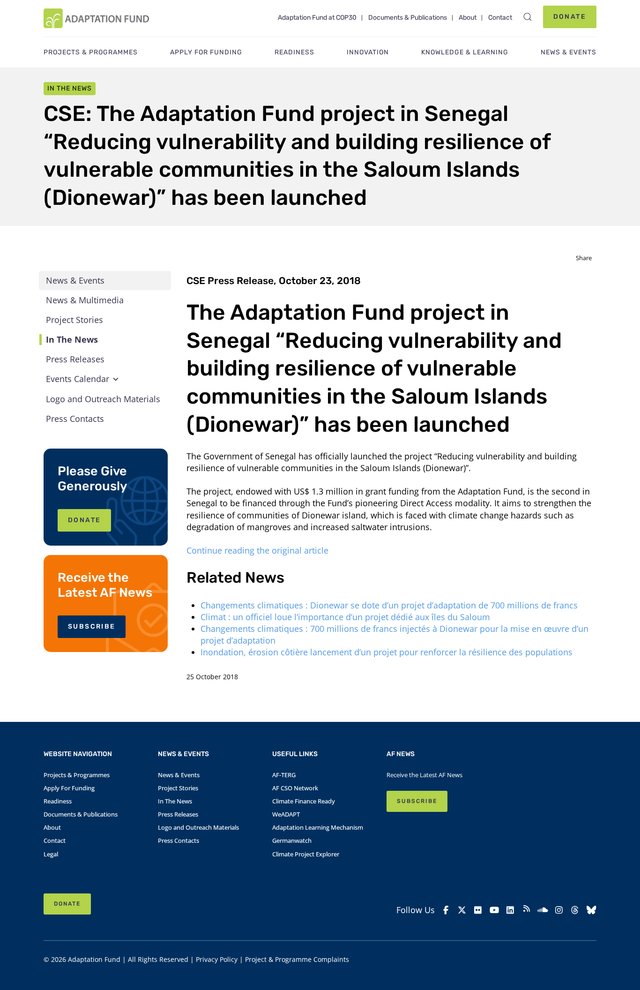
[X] (462, 910)
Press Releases (75, 359)
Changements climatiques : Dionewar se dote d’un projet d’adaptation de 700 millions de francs (390, 605)
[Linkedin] (510, 910)
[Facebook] (445, 910)
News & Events (75, 280)
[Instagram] (559, 910)
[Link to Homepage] (96, 18)
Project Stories (74, 319)
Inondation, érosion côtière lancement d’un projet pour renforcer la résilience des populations (388, 652)
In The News (72, 339)
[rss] (526, 910)
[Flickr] (478, 910)
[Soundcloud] (542, 910)
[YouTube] (494, 910)
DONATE (84, 520)
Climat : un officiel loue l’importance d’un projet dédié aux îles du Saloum (346, 616)
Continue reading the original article (258, 550)
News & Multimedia (85, 300)
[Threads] (575, 910)
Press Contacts (75, 418)
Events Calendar (77, 378)
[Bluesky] (591, 910)
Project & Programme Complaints (297, 959)
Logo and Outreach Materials (103, 399)
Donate (569, 17)
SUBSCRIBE (91, 626)
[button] (527, 17)
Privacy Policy (217, 959)
